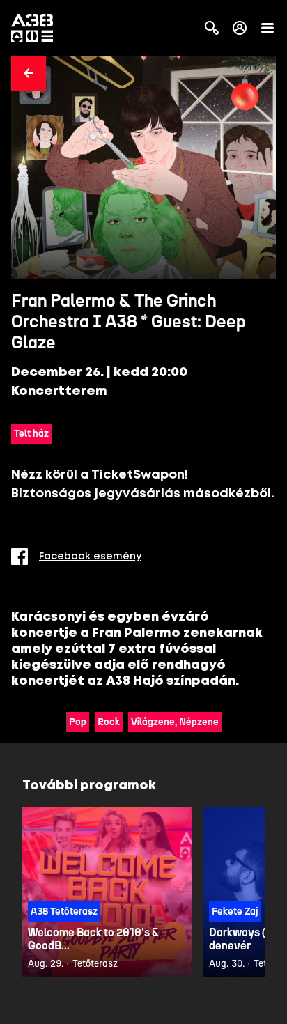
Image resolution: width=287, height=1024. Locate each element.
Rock (109, 722)
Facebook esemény (90, 556)
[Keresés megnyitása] (211, 28)
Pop (77, 722)
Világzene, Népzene (175, 722)
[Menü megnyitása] (267, 28)
